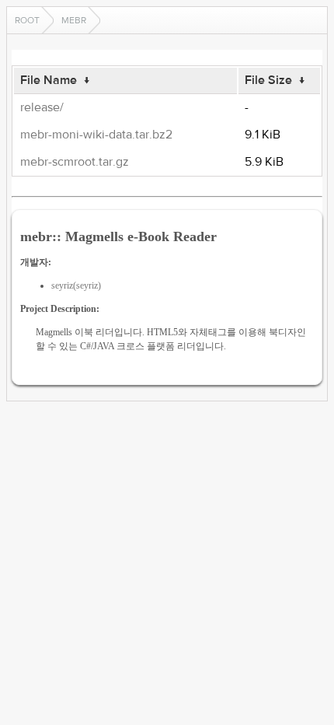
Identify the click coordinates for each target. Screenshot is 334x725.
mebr (73, 20)
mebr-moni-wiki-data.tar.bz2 (96, 134)
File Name (48, 80)
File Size (268, 80)
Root (27, 20)
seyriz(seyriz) (76, 285)
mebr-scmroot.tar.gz (74, 162)
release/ (42, 107)
